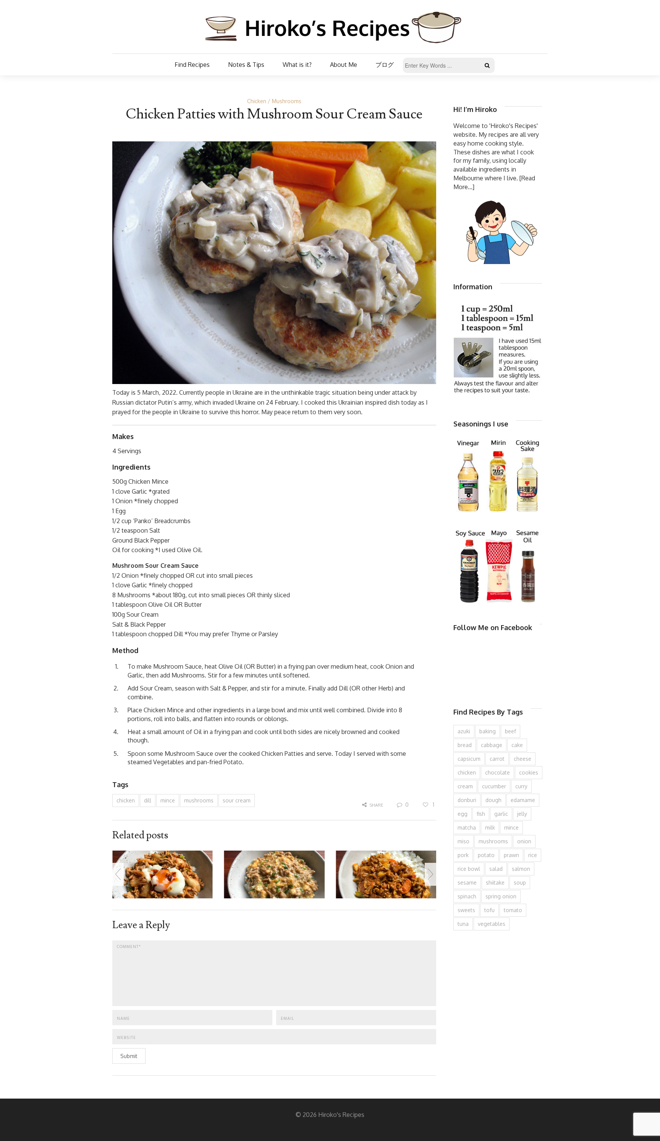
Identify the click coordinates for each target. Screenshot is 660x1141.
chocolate (497, 772)
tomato (513, 910)
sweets (466, 910)
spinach (467, 896)
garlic (501, 813)
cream (465, 786)
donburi (467, 800)
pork (463, 855)
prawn (511, 855)
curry (521, 786)
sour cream (237, 800)
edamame (523, 800)
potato (486, 855)
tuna (463, 924)
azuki (464, 731)
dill (147, 800)
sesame (467, 882)
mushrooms (199, 800)
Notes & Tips (246, 64)
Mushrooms (286, 101)
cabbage (491, 745)
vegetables (491, 924)
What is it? (297, 64)
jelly (522, 813)
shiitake (495, 882)
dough (493, 800)
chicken (125, 800)
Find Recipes (192, 64)
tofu (489, 910)
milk (490, 827)
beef (510, 731)
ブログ (384, 64)
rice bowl (469, 868)
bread (465, 745)
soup (520, 882)
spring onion (500, 896)
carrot (497, 758)
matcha (467, 827)
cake (517, 745)
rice (532, 855)
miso (463, 841)
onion (524, 841)
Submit (129, 1056)
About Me (343, 64)
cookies (528, 772)
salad (496, 868)
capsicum (469, 758)
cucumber (494, 786)
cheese (522, 758)
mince (167, 800)
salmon (521, 868)
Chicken (256, 101)
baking (487, 731)
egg (462, 813)
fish (481, 813)
